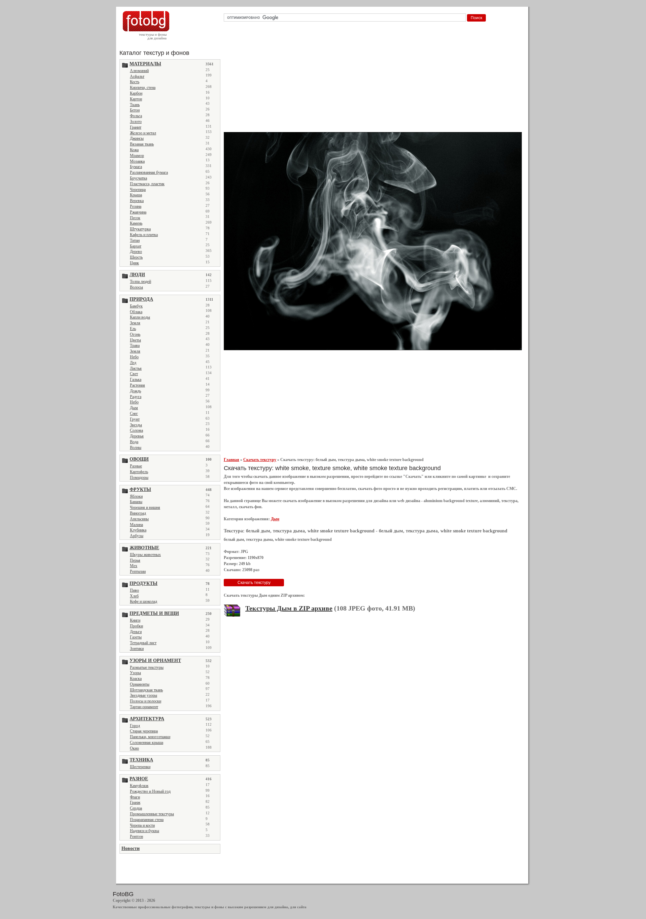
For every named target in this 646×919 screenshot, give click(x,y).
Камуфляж (139, 785)
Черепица (138, 189)
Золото (136, 121)
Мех (133, 565)
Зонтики (137, 648)
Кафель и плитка (144, 234)
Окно (134, 748)
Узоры (135, 672)
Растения (137, 385)
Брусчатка (138, 178)
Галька (135, 379)
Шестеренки (140, 766)
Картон (136, 99)
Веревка (137, 200)
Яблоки (136, 496)
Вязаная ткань (142, 144)
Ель (133, 328)
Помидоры (139, 477)
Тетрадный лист (143, 643)
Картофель (139, 471)
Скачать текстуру (259, 459)
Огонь (135, 334)
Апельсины (139, 519)
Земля (135, 323)
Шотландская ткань (146, 690)
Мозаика (137, 161)
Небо (134, 357)
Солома (136, 430)
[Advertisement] (374, 79)
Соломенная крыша (146, 742)
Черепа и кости (142, 825)
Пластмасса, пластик (147, 184)
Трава (135, 345)
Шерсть (136, 257)
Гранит (135, 127)
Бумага (136, 166)
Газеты (136, 637)
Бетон (135, 110)
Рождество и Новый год (150, 791)
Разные (136, 466)
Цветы (135, 340)
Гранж (135, 802)
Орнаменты (139, 684)
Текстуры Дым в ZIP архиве (288, 608)
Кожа (134, 149)
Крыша (136, 195)
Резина (135, 206)
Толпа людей (140, 281)
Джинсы (137, 138)
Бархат (135, 246)
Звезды (136, 425)
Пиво (134, 590)
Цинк (134, 263)
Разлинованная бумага (149, 172)
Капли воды (140, 317)
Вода (134, 441)
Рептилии (138, 571)
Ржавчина (138, 212)
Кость (134, 81)
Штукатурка (140, 229)
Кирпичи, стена (142, 87)
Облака (136, 311)
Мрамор (137, 155)
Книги (135, 620)
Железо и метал (143, 133)
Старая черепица (144, 731)
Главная (231, 459)
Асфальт (137, 76)
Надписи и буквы (144, 830)
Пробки (136, 626)
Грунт (135, 419)
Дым (134, 407)
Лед (133, 362)
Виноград (138, 513)
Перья (135, 560)
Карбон (136, 93)
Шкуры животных (145, 554)
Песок (135, 218)
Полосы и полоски (145, 701)
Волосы (136, 287)
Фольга (136, 115)
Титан (135, 240)
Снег (134, 413)
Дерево (136, 251)
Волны (135, 447)
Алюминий (139, 70)
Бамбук (136, 306)
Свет (134, 373)
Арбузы (136, 535)
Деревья (137, 436)
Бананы (136, 501)
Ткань (135, 104)
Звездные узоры (143, 695)
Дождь (135, 391)
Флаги (135, 797)
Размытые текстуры (147, 667)
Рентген (136, 836)
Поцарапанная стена (147, 819)
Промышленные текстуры (152, 814)
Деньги (136, 631)
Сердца (136, 808)
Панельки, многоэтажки (150, 736)
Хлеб (134, 596)
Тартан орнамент (144, 706)
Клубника (138, 530)
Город (135, 725)
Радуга (135, 396)
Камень (136, 223)
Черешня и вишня (145, 507)
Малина (136, 524)
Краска (136, 678)
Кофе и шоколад (143, 601)
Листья (136, 368)
